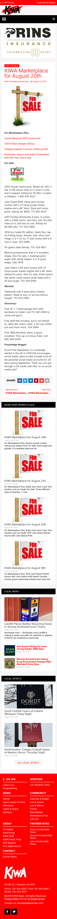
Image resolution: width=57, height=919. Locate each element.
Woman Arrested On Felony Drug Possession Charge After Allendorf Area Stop (34, 662)
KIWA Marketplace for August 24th (25, 437)
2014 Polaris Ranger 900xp (19, 143)
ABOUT (7, 823)
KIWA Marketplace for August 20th (25, 524)
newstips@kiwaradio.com (30, 903)
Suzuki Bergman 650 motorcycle (22, 138)
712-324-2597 (19, 888)
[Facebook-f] (7, 912)
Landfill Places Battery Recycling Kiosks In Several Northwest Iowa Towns (28, 625)
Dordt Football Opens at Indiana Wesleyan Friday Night (23, 712)
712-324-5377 (19, 891)
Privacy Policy (11, 898)
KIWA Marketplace (11, 66)
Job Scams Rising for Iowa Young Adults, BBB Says (32, 647)
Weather (36, 779)
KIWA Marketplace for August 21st (24, 480)
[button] (4, 19)
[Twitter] (14, 912)
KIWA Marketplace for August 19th (25, 568)
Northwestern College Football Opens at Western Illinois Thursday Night (27, 751)
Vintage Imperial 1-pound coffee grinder (26, 149)
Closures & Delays (46, 2)
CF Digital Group (36, 898)
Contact (9, 850)
